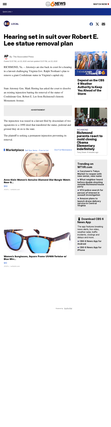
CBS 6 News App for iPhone (89, 248)
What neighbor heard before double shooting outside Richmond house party (90, 183)
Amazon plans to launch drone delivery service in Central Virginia (89, 202)
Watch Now (100, 4)
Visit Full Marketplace (63, 150)
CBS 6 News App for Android (89, 242)
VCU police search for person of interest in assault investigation (90, 192)
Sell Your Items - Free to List (36, 150)
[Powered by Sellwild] (68, 308)
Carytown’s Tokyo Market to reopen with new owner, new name (89, 173)
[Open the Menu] (4, 4)
